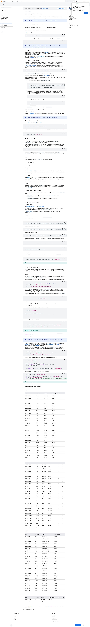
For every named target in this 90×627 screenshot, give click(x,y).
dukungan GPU (32, 113)
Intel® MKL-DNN (41, 196)
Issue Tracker (54, 615)
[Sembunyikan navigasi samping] (11, 625)
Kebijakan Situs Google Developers (50, 606)
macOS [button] (31, 32)
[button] (45, 162)
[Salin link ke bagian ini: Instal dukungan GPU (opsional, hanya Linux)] (44, 109)
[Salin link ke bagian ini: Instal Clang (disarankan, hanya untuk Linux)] (44, 60)
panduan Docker (30, 271)
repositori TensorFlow (37, 122)
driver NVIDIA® (27, 344)
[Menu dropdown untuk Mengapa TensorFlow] (46, 1)
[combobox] (70, 1)
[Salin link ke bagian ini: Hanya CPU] (31, 274)
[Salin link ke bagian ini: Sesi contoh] (31, 157)
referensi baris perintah (30, 206)
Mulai (86, 12)
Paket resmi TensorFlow (29, 211)
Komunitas (34, 1)
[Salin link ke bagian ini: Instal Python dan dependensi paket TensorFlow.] (47, 30)
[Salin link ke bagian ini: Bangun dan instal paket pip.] (40, 202)
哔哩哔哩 (15, 619)
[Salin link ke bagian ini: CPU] (27, 390)
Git (28, 122)
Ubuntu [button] (27, 32)
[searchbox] (6, 7)
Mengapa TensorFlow (42, 1)
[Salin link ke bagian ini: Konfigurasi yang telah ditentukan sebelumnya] (42, 190)
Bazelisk (46, 52)
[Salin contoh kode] (64, 34)
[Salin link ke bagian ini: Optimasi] (29, 183)
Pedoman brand (54, 619)
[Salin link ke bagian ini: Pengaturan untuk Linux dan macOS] (44, 25)
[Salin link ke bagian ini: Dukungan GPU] (31, 167)
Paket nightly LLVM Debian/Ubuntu (30, 65)
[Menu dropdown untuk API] (24, 1)
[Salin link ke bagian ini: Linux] (28, 388)
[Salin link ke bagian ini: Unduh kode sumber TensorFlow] (40, 120)
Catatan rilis (53, 616)
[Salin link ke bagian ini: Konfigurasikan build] (36, 139)
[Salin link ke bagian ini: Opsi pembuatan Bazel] (34, 204)
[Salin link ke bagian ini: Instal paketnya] (32, 253)
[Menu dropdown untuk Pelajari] (19, 1)
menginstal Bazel (41, 56)
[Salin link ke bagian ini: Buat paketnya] (32, 215)
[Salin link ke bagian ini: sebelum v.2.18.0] (31, 175)
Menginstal (12, 1)
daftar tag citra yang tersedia (51, 271)
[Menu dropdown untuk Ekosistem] (30, 1)
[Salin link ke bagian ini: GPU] (27, 460)
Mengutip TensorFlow (55, 621)
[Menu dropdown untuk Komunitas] (37, 1)
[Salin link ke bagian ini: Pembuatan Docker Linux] (39, 267)
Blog (14, 615)
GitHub (84, 1)
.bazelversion (32, 57)
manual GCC (30, 187)
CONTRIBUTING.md (50, 195)
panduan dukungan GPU (51, 344)
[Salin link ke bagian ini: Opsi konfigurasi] (33, 165)
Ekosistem (27, 1)
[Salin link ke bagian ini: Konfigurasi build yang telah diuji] (42, 386)
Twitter (15, 618)
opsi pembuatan (41, 206)
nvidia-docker (37, 345)
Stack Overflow (54, 618)
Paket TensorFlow (32, 20)
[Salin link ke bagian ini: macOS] (29, 530)
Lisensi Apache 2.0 (29, 606)
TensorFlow (26, 11)
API (22, 1)
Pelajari (17, 1)
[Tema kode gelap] (62, 34)
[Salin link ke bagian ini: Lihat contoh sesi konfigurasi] (38, 162)
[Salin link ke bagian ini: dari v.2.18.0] (30, 169)
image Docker (44, 117)
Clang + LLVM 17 (46, 75)
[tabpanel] (45, 35)
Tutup (81, 12)
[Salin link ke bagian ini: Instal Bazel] (31, 50)
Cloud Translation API (44, 8)
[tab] (27, 33)
